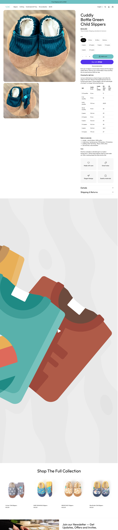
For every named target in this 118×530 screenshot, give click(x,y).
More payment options (97, 66)
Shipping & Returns (89, 192)
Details (84, 188)
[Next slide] (84, 489)
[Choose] (27, 499)
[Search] (105, 7)
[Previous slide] (62, 489)
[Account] (109, 7)
